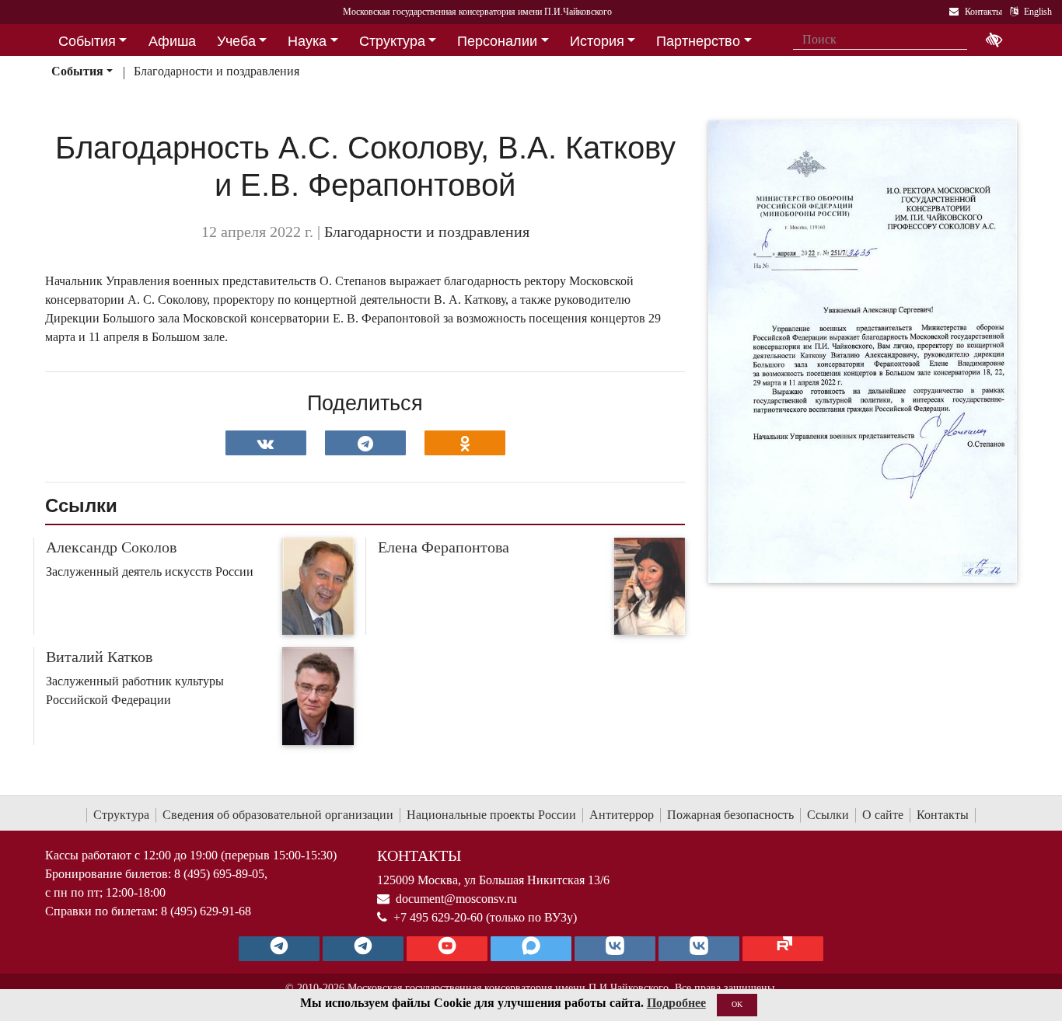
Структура (121, 814)
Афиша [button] (172, 41)
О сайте (882, 814)
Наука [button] (307, 41)
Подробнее (676, 1002)
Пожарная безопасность (730, 814)
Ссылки (828, 814)
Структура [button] (392, 41)
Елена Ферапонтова (443, 547)
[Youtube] (447, 948)
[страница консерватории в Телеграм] (279, 948)
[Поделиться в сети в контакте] (265, 442)
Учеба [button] (236, 41)
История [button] (597, 41)
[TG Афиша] (363, 948)
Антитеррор (621, 814)
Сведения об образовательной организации (277, 814)
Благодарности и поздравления (216, 71)
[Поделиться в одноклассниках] (464, 442)
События (77, 71)
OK (737, 1004)
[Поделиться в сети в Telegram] (365, 442)
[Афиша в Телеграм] (782, 948)
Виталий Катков (99, 656)
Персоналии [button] (497, 41)
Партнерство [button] (698, 41)
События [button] (87, 41)
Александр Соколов (111, 547)
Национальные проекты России (491, 814)
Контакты (943, 814)
